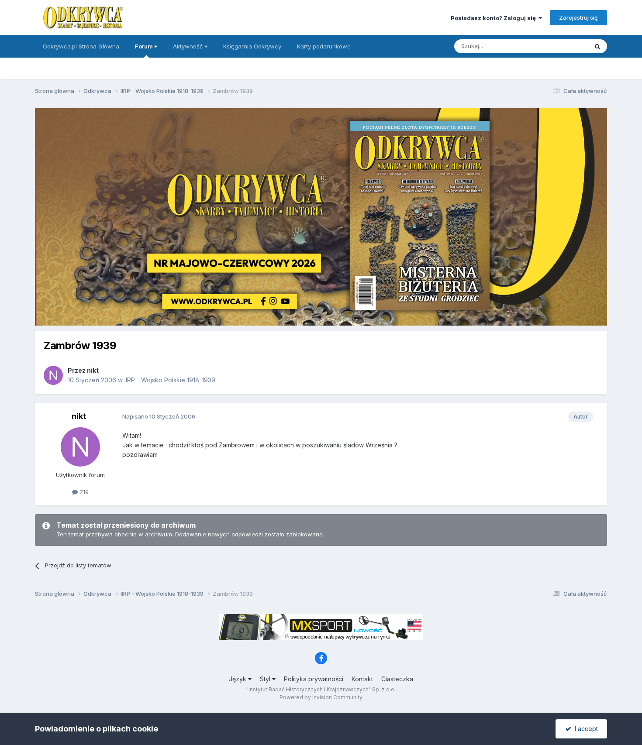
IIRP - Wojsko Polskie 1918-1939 (169, 380)
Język (238, 679)
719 (83, 491)
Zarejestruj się (578, 17)
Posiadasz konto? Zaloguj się (494, 17)
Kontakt (362, 679)
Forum (144, 46)
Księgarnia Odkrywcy (252, 46)
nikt (93, 370)
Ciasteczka (397, 679)
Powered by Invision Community (321, 697)
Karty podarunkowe (324, 46)
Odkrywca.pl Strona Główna (81, 46)
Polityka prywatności (313, 679)
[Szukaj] (597, 46)
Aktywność (188, 46)
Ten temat (563, 46)
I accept (584, 728)
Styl (266, 679)
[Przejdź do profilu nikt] (53, 375)
